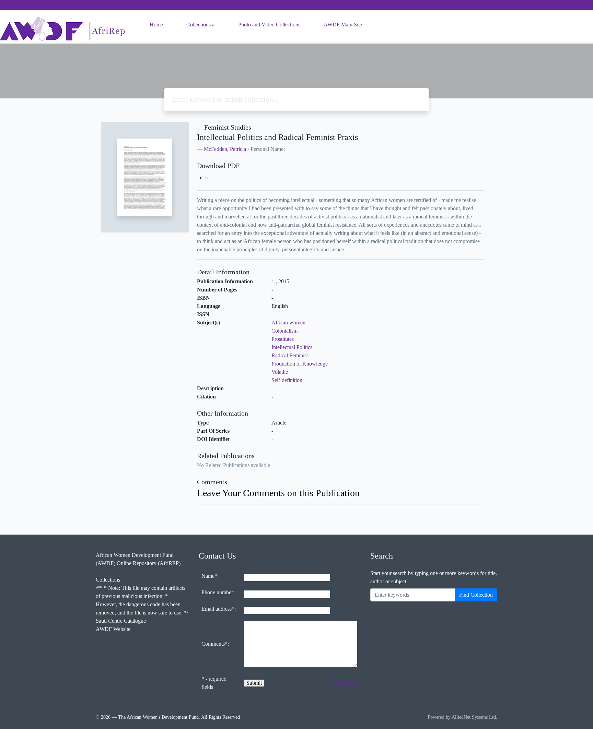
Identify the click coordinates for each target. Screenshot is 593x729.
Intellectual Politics (291, 347)
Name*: (210, 576)
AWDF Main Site (343, 24)
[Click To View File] (206, 178)
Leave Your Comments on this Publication (278, 493)
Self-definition (286, 380)
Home (156, 24)
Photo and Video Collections (269, 24)
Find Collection (476, 595)
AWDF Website (113, 629)
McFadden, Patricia (225, 149)
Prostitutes (282, 339)
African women (288, 322)
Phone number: (217, 592)
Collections (198, 24)
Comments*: (215, 644)
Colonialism (284, 331)
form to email (342, 683)
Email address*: (218, 609)
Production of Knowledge (299, 364)
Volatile (279, 372)
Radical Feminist (289, 355)
